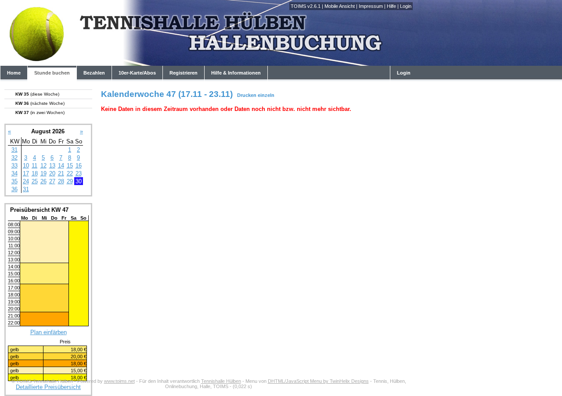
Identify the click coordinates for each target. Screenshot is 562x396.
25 (35, 181)
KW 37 (40, 112)
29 (70, 181)
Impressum (371, 6)
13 (52, 165)
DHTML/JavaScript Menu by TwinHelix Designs (318, 381)
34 (14, 173)
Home (14, 72)
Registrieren (183, 72)
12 (43, 165)
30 (79, 181)
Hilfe (391, 6)
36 (14, 189)
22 (70, 173)
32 (14, 157)
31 (14, 149)
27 (52, 181)
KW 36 (40, 103)
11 (34, 165)
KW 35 (37, 94)
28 (61, 181)
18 (35, 173)
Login (405, 6)
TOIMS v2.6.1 (306, 6)
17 (26, 173)
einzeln (266, 95)
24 (26, 181)
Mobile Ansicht (339, 6)
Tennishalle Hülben (221, 381)
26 (43, 181)
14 (61, 165)
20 (52, 173)
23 (79, 173)
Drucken (246, 95)
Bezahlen (94, 72)
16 (79, 165)
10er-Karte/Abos (137, 72)
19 (43, 173)
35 (14, 181)
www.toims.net (119, 381)
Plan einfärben (48, 332)
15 (70, 165)
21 (61, 173)
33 (14, 165)
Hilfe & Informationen (236, 72)
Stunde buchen (52, 72)
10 (26, 165)
